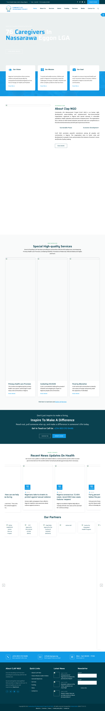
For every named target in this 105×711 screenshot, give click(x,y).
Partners (75, 8)
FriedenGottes (74, 706)
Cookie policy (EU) (57, 708)
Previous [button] (3, 585)
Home (35, 8)
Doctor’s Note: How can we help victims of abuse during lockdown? (84, 497)
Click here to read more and (53, 402)
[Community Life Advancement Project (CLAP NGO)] (17, 8)
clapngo (11, 492)
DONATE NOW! (93, 2)
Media (83, 8)
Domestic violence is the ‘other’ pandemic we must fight (52, 495)
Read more (16, 687)
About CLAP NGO (13, 668)
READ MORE (61, 146)
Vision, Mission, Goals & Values (40, 675)
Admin (59, 8)
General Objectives (37, 678)
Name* (80, 672)
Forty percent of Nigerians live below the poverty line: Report (20, 495)
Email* (80, 679)
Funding (66, 8)
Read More (11, 86)
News (33, 688)
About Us (43, 8)
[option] (21, 487)
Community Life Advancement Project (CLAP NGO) (40, 706)
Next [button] (101, 585)
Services (51, 8)
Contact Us (91, 8)
